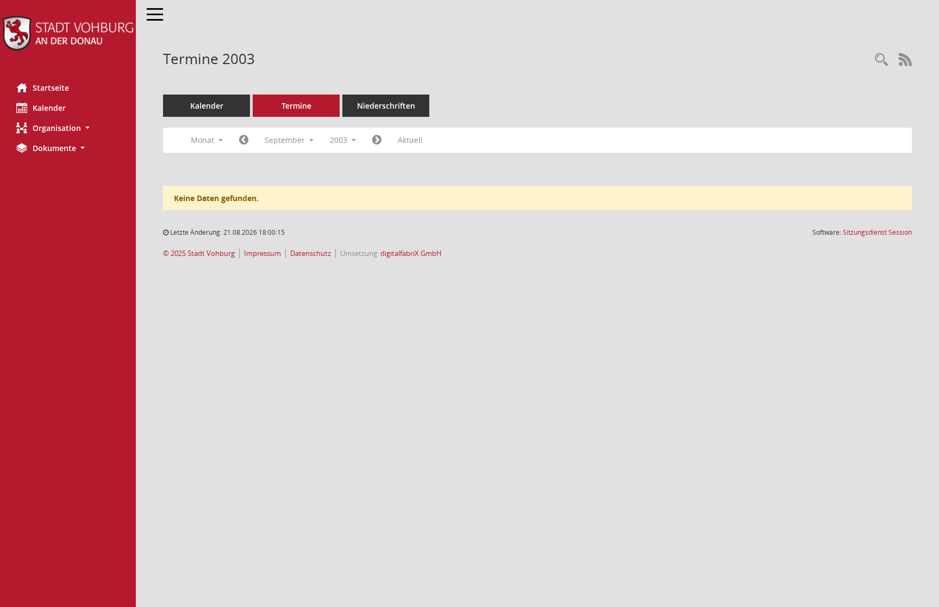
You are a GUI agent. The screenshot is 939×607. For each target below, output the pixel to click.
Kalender (49, 108)
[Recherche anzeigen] (881, 60)
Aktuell (410, 140)
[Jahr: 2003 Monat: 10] (377, 140)
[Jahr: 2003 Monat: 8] (243, 140)
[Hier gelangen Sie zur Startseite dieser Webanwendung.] (68, 33)
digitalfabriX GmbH (411, 253)
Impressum (262, 253)
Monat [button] (203, 140)
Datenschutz (310, 253)
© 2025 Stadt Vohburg (199, 253)
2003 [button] (339, 140)
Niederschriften (386, 106)
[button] (68, 128)
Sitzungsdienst (877, 232)
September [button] (286, 140)
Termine (296, 106)
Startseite (51, 88)
